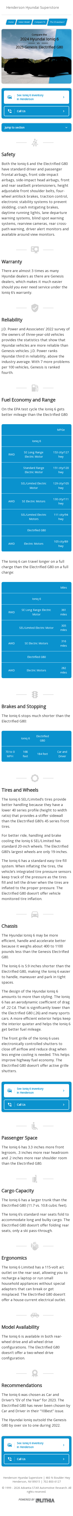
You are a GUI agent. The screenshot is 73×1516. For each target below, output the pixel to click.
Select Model (24, 22)
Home (11, 22)
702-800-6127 (52, 1481)
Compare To (40, 22)
